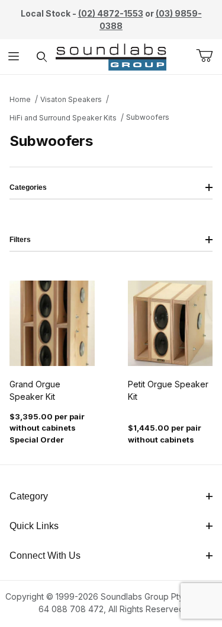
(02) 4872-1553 (110, 13)
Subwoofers (147, 117)
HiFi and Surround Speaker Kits (63, 117)
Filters (20, 239)
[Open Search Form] (42, 56)
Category (28, 496)
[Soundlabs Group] (111, 55)
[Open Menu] (14, 56)
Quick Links (34, 526)
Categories (28, 187)
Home (20, 99)
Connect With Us (45, 555)
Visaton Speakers (71, 99)
